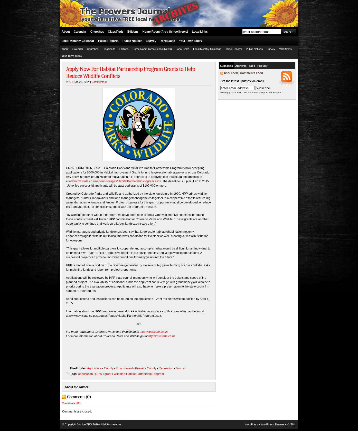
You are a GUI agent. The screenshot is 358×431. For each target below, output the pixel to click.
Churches (97, 31)
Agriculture (94, 368)
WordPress (251, 424)
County (108, 368)
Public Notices (132, 41)
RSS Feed (231, 73)
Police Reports (108, 41)
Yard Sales (167, 41)
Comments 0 (99, 81)
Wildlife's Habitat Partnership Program (139, 374)
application (85, 374)
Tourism (181, 368)
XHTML (291, 424)
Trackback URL (71, 403)
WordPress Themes (272, 424)
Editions (133, 31)
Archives (240, 65)
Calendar (80, 31)
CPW (98, 374)
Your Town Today (190, 41)
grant (107, 374)
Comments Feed (251, 73)
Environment (124, 368)
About (66, 31)
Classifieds (115, 31)
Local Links (200, 31)
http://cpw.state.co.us (154, 332)
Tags (252, 65)
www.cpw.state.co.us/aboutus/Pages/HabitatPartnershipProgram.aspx (115, 181)
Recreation (166, 368)
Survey (151, 41)
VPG (69, 81)
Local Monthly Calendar (78, 41)
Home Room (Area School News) (165, 31)
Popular (262, 65)
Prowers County (145, 368)
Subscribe (226, 65)
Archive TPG (84, 424)
